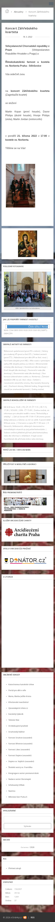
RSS (33, 917)
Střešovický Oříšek (16, 785)
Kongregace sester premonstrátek (23, 773)
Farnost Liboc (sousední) (19, 749)
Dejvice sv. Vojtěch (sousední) (21, 761)
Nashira (11, 791)
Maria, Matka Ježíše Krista (19, 696)
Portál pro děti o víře (17, 690)
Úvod (7, 11)
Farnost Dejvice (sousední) (19, 755)
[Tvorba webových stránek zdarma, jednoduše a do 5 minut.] (25, 917)
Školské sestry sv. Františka (20, 767)
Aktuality (18, 11)
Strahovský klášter (16, 731)
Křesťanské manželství (18, 702)
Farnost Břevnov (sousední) (20, 743)
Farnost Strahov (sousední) (20, 737)
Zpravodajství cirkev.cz (18, 708)
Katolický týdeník (15, 714)
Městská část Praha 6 (17, 797)
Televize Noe (13, 720)
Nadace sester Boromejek (19, 779)
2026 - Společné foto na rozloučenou (27, 308)
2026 (32, 847)
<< (7, 847)
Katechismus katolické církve (21, 684)
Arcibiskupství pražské (18, 726)
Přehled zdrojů (14, 868)
